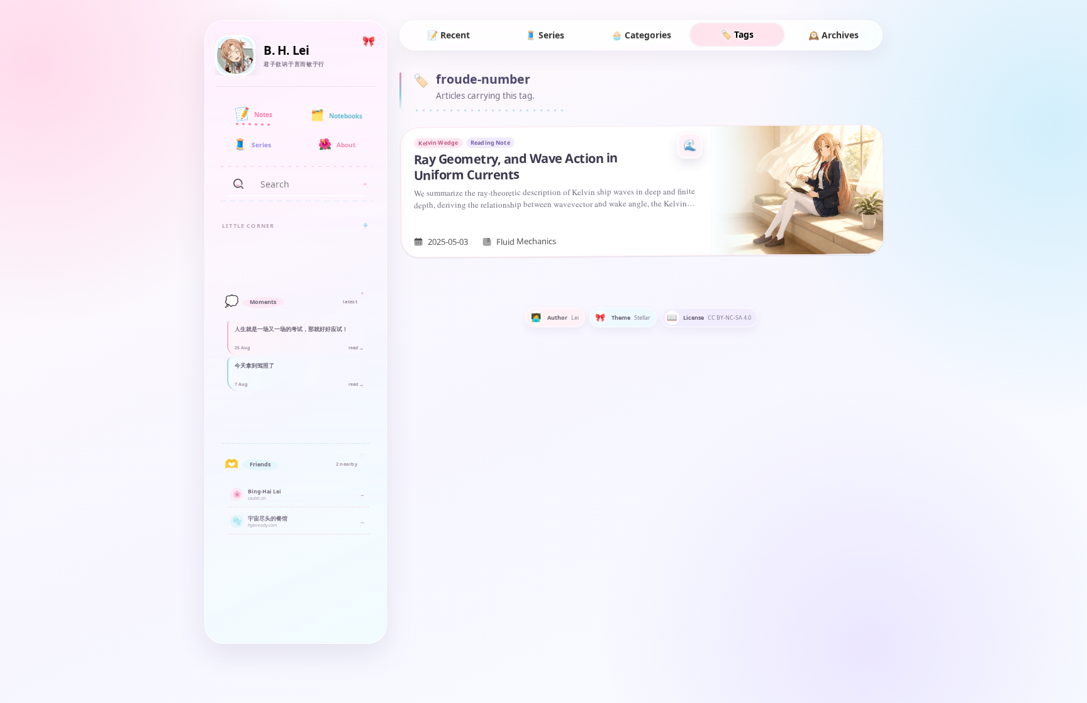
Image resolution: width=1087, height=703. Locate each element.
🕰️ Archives (833, 35)
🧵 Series (544, 35)
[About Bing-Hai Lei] (235, 55)
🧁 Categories (641, 35)
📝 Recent (448, 35)
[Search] (238, 183)
